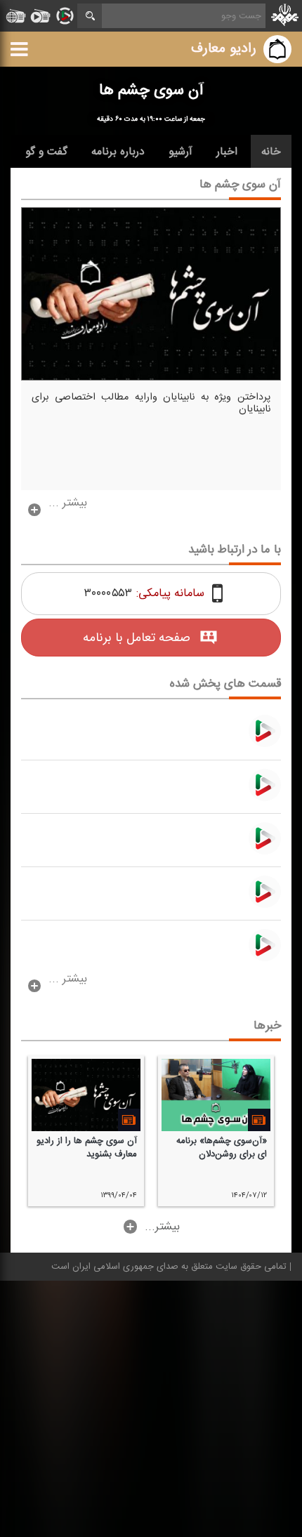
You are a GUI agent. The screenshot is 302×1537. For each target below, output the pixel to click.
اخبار (226, 152)
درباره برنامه (118, 152)
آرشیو (180, 152)
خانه (271, 152)
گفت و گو (46, 152)
